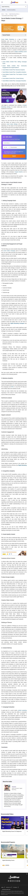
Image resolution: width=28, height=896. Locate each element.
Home (2, 14)
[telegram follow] (19, 881)
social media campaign (9, 250)
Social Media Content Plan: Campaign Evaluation (14, 80)
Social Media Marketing (7, 39)
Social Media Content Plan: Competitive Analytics (14, 72)
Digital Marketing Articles (14, 14)
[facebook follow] (9, 881)
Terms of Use (6, 152)
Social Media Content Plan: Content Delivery (13, 78)
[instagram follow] (17, 881)
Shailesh (14, 786)
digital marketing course (21, 51)
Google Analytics (19, 172)
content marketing (22, 710)
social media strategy (12, 124)
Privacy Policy (13, 152)
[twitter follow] (11, 881)
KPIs (12, 386)
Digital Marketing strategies (17, 323)
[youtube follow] (15, 881)
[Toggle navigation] (2, 2)
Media (2, 887)
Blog (6, 14)
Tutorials (15, 887)
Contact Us (8, 887)
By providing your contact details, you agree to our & (13, 152)
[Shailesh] (7, 787)
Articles (3, 9)
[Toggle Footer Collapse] (14, 874)
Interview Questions (11, 9)
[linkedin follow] (13, 881)
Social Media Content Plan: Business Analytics (14, 69)
